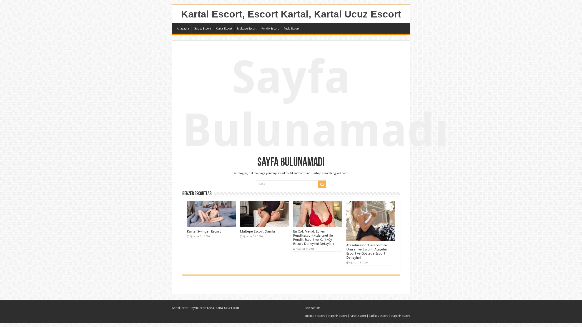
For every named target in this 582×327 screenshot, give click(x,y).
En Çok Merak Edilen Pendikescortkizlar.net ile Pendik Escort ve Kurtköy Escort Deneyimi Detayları (313, 237)
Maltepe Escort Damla (257, 231)
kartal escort (358, 315)
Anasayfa (183, 28)
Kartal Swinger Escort (204, 231)
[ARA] (322, 184)
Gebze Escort (202, 28)
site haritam (313, 308)
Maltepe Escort (246, 28)
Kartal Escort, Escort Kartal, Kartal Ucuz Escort (291, 14)
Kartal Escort (224, 28)
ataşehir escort (337, 315)
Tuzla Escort (291, 28)
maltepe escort (315, 315)
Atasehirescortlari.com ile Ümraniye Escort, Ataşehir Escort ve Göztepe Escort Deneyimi (366, 251)
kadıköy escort (378, 315)
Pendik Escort (270, 28)
